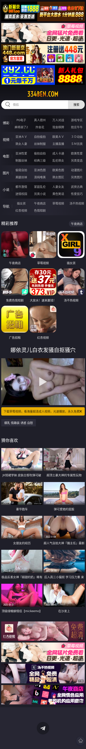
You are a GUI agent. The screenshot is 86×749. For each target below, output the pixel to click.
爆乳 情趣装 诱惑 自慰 (18, 423)
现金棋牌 (58, 127)
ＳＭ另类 (77, 144)
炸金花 (39, 127)
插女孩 (21, 203)
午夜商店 (40, 203)
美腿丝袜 (21, 177)
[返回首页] (80, 740)
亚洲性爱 (21, 153)
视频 (6, 139)
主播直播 (58, 144)
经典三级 (40, 160)
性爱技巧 (77, 194)
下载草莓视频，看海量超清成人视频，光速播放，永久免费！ (43, 411)
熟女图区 (58, 177)
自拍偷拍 (40, 137)
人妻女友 (58, 187)
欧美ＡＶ (58, 137)
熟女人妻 (21, 144)
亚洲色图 (40, 170)
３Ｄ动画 (77, 137)
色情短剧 (40, 210)
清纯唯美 (40, 177)
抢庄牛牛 (77, 127)
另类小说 (40, 194)
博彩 (6, 123)
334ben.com (42, 94)
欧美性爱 (77, 153)
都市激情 (21, 187)
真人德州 (40, 120)
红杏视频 (21, 210)
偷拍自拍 (40, 153)
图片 (6, 173)
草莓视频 (58, 203)
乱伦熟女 (58, 160)
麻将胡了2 (21, 127)
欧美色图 (58, 170)
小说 (6, 189)
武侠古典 (77, 187)
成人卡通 (58, 153)
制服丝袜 (21, 160)
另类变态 (77, 160)
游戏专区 (77, 120)
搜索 (76, 104)
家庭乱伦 (40, 187)
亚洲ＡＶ (21, 137)
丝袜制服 (40, 144)
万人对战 (58, 120)
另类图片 (77, 177)
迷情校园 (21, 194)
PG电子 (21, 120)
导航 (6, 206)
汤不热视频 (77, 203)
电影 (6, 156)
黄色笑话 (58, 194)
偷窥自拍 (21, 170)
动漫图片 (77, 170)
